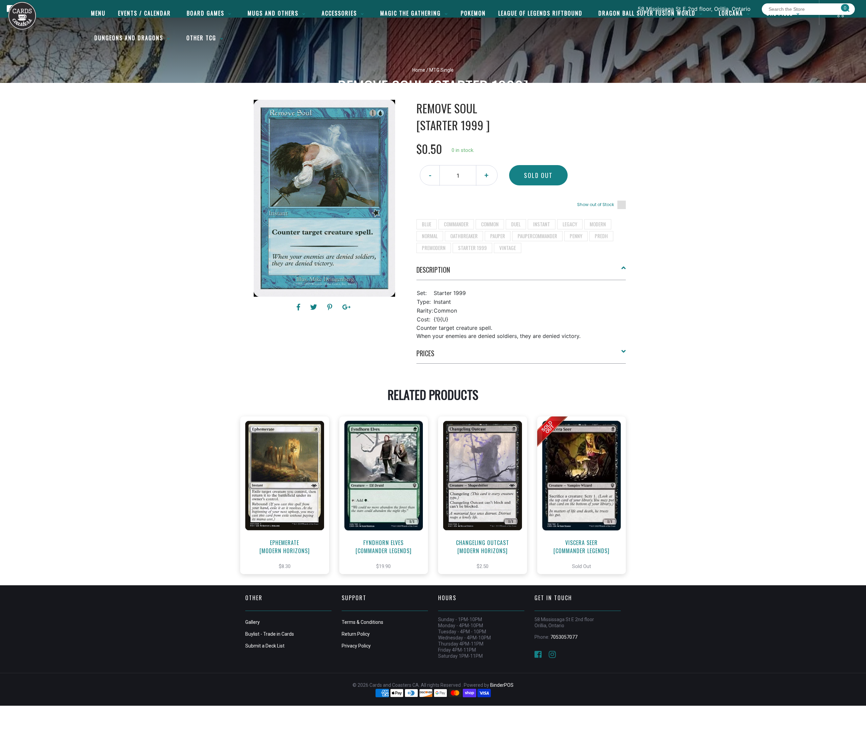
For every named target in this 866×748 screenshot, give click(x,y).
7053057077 (563, 637)
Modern (598, 224)
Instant (541, 224)
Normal (430, 236)
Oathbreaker (464, 236)
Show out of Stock (595, 204)
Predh (601, 236)
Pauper (497, 236)
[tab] (521, 272)
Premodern (434, 247)
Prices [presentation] (425, 353)
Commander (456, 224)
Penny (576, 236)
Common (490, 224)
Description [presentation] (433, 270)
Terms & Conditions (362, 622)
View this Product (287, 502)
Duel (516, 224)
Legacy (570, 224)
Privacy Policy (356, 646)
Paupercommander (537, 236)
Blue (426, 224)
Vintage (507, 247)
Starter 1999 (472, 247)
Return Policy (356, 634)
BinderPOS (502, 685)
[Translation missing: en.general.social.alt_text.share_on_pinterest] (330, 307)
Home (418, 70)
